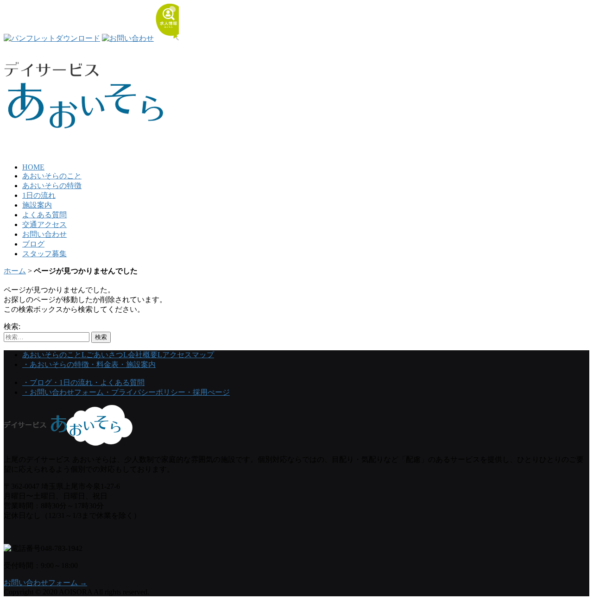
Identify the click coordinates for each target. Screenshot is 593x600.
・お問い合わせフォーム (63, 392)
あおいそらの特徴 (52, 185)
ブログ (33, 244)
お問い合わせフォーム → (45, 583)
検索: (12, 326)
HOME (33, 167)
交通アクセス (44, 224)
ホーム (15, 271)
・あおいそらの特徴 (55, 364)
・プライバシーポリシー (144, 392)
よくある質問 (44, 215)
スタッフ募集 (44, 254)
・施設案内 (137, 364)
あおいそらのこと (52, 176)
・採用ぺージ (207, 392)
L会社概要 (140, 355)
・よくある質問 (119, 382)
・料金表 (104, 364)
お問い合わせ (44, 234)
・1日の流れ (72, 382)
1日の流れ (39, 195)
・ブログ (37, 382)
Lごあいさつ (102, 355)
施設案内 (37, 205)
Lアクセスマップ (186, 355)
